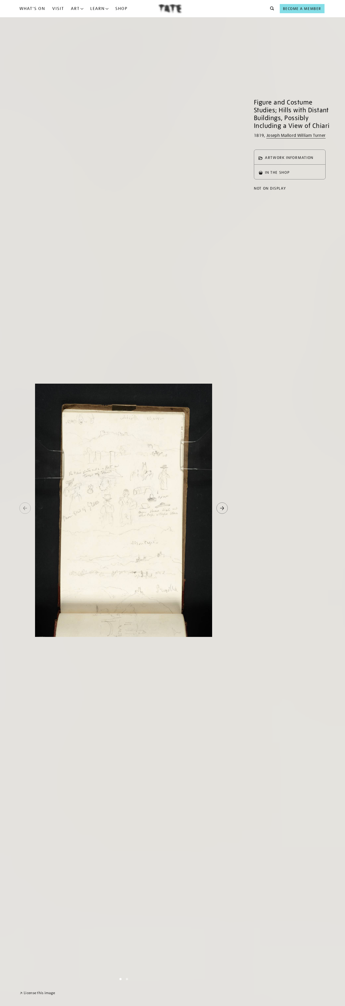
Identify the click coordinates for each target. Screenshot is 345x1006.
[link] (37, 993)
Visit (58, 8)
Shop (121, 8)
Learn (97, 8)
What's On (32, 8)
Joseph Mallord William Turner (296, 135)
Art (75, 8)
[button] (270, 8)
